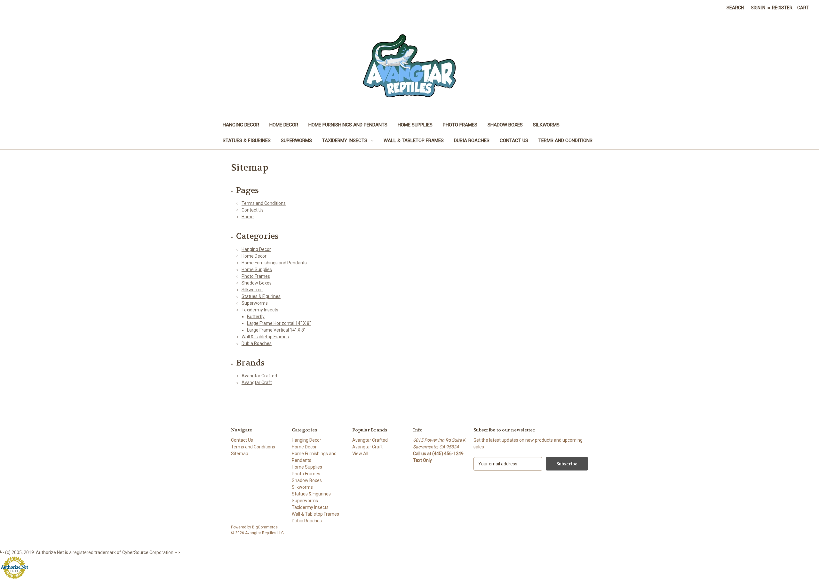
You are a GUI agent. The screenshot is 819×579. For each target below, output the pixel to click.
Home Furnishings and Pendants (347, 125)
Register (782, 7)
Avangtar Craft (257, 382)
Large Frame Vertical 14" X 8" (276, 330)
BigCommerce (265, 527)
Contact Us (514, 140)
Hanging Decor (241, 125)
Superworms (296, 140)
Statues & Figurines (247, 140)
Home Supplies (415, 125)
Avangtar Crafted (259, 375)
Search (735, 7)
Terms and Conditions (565, 140)
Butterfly (256, 316)
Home (248, 216)
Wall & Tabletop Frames (414, 140)
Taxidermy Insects (344, 140)
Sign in (758, 7)
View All (360, 453)
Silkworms (546, 125)
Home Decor (283, 125)
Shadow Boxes (505, 125)
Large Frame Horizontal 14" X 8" (279, 323)
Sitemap (239, 453)
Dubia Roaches (471, 140)
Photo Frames (460, 125)
